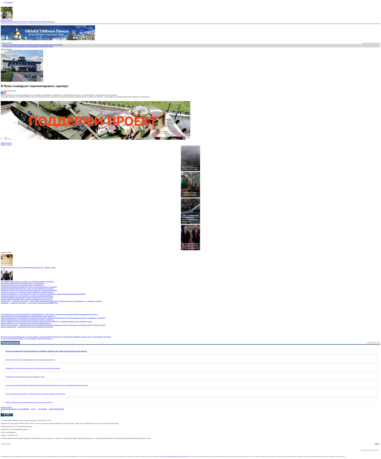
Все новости (9, 2)
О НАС (33, 409)
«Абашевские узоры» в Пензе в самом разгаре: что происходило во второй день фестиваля (33, 368)
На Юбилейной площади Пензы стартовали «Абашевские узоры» (25, 377)
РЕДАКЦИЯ (42, 409)
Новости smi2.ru (6, 49)
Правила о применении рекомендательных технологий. (173, 456)
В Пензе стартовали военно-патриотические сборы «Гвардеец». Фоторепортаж (29, 402)
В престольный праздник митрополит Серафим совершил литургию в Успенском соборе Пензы (46, 351)
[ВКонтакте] (2, 93)
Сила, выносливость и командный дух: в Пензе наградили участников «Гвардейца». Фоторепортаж (35, 394)
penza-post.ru (18, 456)
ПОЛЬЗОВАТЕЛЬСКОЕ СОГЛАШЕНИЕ (15, 409)
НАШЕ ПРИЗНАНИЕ (56, 409)
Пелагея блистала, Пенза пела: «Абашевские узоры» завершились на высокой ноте (30, 359)
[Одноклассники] (5, 93)
